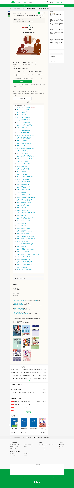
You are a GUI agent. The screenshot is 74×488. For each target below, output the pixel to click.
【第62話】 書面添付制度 (21, 207)
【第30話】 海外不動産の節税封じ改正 (23, 155)
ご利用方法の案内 (13, 442)
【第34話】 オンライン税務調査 (22, 161)
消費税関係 (11, 457)
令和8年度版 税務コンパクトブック (33, 429)
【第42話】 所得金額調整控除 (21, 174)
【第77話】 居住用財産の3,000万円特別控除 (24, 231)
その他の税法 (12, 458)
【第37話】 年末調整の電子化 (21, 166)
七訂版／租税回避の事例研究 (18, 304)
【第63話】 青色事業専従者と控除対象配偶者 (24, 209)
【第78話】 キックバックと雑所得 (22, 233)
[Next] (47, 425)
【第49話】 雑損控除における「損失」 (23, 186)
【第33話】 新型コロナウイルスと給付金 (23, 160)
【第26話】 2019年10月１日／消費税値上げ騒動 (25, 148)
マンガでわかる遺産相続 (17, 312)
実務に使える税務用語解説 (15, 451)
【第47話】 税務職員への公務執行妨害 (23, 182)
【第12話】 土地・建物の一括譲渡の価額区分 (24, 125)
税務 (21, 5)
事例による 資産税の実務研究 (18, 308)
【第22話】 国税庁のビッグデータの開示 (23, 142)
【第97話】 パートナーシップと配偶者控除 (24, 264)
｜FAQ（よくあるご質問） (59, 477)
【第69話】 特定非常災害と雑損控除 (23, 218)
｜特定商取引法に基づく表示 (38, 477)
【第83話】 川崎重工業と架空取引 (22, 241)
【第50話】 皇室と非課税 (21, 187)
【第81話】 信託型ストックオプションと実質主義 (25, 238)
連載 (22, 19)
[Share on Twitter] (9, 14)
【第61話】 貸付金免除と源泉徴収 (22, 205)
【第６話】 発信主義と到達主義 (22, 116)
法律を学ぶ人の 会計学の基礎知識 (19, 309)
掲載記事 (36, 300)
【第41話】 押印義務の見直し (21, 173)
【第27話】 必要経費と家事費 (21, 150)
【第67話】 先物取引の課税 (21, 215)
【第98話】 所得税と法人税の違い (22, 266)
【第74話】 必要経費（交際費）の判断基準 (24, 226)
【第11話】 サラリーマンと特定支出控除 (23, 124)
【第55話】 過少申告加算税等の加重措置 (23, 195)
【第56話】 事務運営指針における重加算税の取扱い (25, 197)
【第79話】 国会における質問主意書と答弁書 (24, 235)
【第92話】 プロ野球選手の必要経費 (23, 256)
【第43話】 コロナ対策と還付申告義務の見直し (25, 176)
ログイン (22, 81)
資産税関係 (26, 455)
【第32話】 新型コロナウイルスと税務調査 (24, 158)
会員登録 (51, 2)
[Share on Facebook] (9, 12)
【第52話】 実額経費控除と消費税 (22, 191)
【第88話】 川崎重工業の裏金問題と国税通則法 (25, 249)
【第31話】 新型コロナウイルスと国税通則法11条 (25, 156)
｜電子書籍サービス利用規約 (49, 477)
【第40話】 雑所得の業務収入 (21, 171)
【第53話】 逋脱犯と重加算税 (21, 192)
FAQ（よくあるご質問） (28, 446)
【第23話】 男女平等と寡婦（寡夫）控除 (23, 143)
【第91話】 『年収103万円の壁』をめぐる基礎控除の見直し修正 (28, 254)
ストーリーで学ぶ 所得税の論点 (19, 300)
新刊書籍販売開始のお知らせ (43, 446)
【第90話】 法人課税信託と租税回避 (23, 253)
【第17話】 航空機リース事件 (21, 133)
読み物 (23, 8)
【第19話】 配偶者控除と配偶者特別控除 (23, 137)
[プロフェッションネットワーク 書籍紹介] (17, 336)
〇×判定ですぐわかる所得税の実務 (42, 429)
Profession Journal (22, 2)
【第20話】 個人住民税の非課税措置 (23, 138)
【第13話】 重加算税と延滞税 (21, 127)
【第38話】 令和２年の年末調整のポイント (24, 168)
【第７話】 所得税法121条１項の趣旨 (23, 117)
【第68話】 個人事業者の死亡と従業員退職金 (24, 217)
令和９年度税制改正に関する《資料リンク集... (46, 444)
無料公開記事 (53, 61)
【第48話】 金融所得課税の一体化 (22, 184)
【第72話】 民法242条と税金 (21, 223)
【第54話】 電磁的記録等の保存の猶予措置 (24, 194)
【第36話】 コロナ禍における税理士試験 (23, 164)
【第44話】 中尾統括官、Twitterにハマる (24, 178)
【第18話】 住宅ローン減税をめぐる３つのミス (25, 135)
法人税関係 (26, 453)
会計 (25, 5)
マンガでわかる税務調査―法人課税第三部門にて (21, 305)
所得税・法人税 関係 (13, 455)
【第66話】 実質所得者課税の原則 (22, 213)
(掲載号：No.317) (23, 13)
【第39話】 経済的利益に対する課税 (23, 169)
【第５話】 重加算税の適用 (21, 114)
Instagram (61, 448)
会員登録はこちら (22, 98)
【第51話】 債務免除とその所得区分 (23, 189)
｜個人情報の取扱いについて (27, 477)
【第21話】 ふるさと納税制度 (21, 140)
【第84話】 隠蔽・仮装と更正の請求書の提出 (24, 243)
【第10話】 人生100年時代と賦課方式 (23, 122)
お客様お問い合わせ (13, 448)
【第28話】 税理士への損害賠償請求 (23, 151)
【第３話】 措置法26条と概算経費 (22, 111)
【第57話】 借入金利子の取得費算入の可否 (24, 199)
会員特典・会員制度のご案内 (14, 444)
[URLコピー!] (9, 16)
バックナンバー (53, 58)
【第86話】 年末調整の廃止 (21, 246)
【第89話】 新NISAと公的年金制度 (22, 251)
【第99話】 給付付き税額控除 (21, 267)
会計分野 (25, 457)
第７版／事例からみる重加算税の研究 (19, 303)
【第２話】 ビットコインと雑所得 (22, 109)
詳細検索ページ (53, 56)
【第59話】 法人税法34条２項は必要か (23, 202)
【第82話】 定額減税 (20, 240)
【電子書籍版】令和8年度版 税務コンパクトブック (24, 429)
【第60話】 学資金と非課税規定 (22, 204)
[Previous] (10, 425)
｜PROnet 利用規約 (18, 477)
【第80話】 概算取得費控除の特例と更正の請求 (25, 236)
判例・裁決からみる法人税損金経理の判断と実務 (21, 313)
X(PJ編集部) (62, 446)
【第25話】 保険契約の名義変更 (22, 147)
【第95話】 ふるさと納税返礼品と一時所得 (24, 261)
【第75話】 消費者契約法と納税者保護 (23, 228)
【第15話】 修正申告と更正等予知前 (23, 130)
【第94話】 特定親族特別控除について (23, 259)
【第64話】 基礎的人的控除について (23, 210)
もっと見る (29, 380)
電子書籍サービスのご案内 (14, 446)
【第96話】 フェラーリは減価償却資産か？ (24, 262)
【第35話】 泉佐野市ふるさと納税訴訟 (23, 163)
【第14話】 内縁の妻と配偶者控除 (22, 129)
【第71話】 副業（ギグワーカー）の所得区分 (24, 222)
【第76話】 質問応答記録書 (21, 230)
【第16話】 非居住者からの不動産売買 (23, 132)
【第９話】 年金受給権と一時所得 (22, 120)
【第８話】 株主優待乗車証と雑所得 (23, 119)
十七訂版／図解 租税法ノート (18, 301)
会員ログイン (58, 2)
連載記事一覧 (53, 60)
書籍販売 (30, 2)
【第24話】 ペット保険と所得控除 (22, 145)
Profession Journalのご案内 (28, 444)
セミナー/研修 (38, 2)
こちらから (26, 21)
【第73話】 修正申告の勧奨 (21, 225)
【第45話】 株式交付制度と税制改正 (23, 179)
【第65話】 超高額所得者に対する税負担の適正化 (25, 212)
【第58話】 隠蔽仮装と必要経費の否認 (23, 200)
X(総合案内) (62, 444)
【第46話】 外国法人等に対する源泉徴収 (23, 181)
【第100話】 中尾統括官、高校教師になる (24, 269)
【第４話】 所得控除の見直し (21, 112)
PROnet (11, 8)
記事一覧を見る (28, 394)
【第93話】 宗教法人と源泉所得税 (22, 257)
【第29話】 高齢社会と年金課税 (22, 153)
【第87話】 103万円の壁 (20, 248)
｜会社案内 (12, 477)
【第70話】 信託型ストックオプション (23, 220)
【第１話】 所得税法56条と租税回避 (23, 107)
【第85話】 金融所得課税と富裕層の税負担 (24, 244)
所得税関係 (11, 453)
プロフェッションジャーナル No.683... (45, 447)
